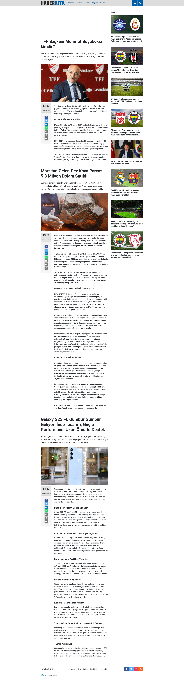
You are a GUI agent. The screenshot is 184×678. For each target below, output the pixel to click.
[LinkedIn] (46, 124)
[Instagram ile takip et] (136, 669)
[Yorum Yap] (46, 138)
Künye (79, 669)
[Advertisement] (74, 24)
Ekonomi (79, 3)
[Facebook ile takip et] (126, 669)
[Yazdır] (46, 135)
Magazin (95, 3)
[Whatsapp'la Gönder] (46, 128)
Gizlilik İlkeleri (94, 669)
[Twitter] (46, 120)
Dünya (87, 3)
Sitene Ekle (104, 669)
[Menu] (134, 3)
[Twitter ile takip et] (131, 669)
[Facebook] (46, 117)
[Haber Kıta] (53, 3)
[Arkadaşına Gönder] (46, 131)
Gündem (71, 3)
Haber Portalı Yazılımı (50, 675)
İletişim (85, 669)
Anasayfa (72, 669)
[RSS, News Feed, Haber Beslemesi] (140, 669)
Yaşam (102, 3)
